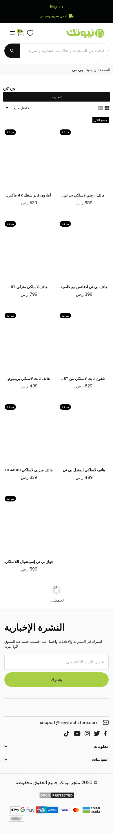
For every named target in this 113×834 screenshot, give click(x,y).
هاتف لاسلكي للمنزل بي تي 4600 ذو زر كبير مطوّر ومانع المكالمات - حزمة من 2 (84, 470)
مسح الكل (100, 120)
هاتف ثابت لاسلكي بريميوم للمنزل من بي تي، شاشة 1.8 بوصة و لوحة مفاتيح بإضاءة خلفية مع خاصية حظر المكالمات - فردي (28, 378)
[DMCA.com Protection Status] (56, 796)
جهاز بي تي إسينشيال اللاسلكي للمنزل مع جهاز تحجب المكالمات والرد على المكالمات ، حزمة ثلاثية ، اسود (29, 561)
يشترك (56, 680)
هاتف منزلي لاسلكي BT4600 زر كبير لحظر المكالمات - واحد (29, 470)
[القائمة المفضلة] (28, 33)
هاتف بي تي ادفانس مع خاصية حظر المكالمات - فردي (84, 287)
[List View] (100, 107)
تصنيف (56, 96)
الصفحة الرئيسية (98, 70)
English (56, 6)
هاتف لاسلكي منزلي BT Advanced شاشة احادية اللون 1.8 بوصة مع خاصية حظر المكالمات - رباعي (28, 287)
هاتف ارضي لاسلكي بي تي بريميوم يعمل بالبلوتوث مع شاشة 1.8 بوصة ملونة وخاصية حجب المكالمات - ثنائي (84, 195)
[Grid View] (107, 107)
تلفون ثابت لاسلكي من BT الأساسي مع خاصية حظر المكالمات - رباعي (84, 378)
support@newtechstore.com (69, 722)
